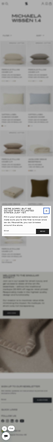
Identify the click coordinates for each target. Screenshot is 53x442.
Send (42, 231)
